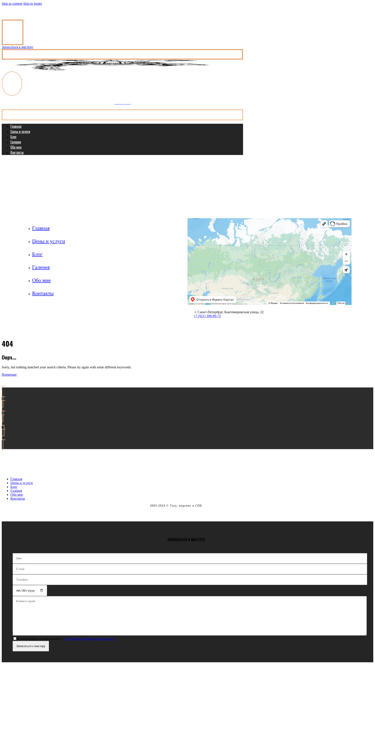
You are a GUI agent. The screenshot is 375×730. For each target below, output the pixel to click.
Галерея (15, 142)
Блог (13, 136)
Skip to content (12, 3)
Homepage (9, 374)
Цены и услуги (20, 131)
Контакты (17, 152)
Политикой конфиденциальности (89, 639)
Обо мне (15, 147)
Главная (15, 126)
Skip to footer (32, 3)
